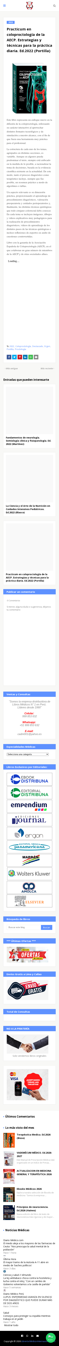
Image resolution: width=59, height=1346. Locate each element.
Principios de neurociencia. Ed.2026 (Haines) (32, 1208)
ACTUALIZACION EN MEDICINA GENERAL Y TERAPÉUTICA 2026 (34, 1172)
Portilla (10, 349)
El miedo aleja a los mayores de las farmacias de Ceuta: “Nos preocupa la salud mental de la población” (29, 1246)
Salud (6, 1312)
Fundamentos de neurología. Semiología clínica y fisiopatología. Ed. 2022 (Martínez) (28, 441)
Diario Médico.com (13, 1240)
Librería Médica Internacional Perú (38, 1341)
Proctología (20, 349)
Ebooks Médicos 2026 (29, 1188)
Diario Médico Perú (13, 1293)
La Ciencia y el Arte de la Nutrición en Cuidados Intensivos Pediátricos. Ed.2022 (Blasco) (28, 509)
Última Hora (9, 1259)
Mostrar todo (11, 1325)
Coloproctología (23, 346)
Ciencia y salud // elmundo (17, 1274)
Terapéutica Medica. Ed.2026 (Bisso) (33, 1136)
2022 (12, 346)
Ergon (47, 346)
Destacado (37, 346)
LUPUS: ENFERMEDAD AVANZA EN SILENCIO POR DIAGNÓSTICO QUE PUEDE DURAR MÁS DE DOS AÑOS (27, 1300)
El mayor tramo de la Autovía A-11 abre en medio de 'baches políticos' (26, 1264)
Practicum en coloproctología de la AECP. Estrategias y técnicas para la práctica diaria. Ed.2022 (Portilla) (27, 577)
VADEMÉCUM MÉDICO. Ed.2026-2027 (34, 1154)
